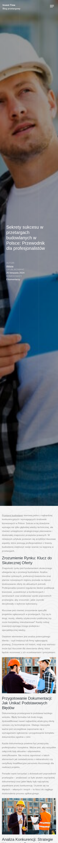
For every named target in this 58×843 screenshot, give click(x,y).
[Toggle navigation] (52, 6)
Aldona (9, 266)
